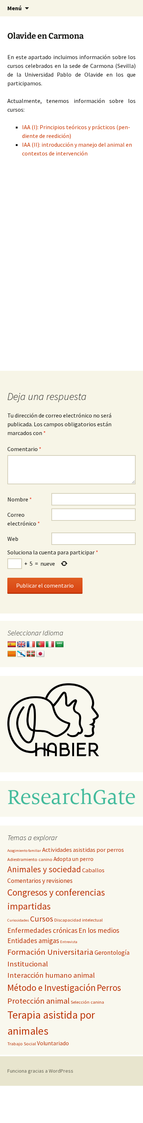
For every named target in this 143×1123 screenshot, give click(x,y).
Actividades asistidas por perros (83, 850)
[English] (21, 644)
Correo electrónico (23, 519)
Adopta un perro (74, 858)
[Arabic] (59, 644)
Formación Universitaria (50, 952)
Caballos (93, 870)
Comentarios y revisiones (40, 881)
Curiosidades (18, 920)
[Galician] (21, 654)
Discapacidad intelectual (78, 920)
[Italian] (49, 644)
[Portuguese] (40, 644)
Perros (109, 987)
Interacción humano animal (51, 975)
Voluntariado (53, 1043)
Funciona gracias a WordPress (40, 1071)
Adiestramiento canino (29, 859)
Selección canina (87, 1002)
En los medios (98, 930)
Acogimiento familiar (24, 850)
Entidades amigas (33, 940)
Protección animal (38, 1001)
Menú (14, 8)
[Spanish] (11, 644)
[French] (30, 644)
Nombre (19, 499)
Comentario (24, 449)
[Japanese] (40, 654)
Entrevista (68, 941)
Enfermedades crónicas (42, 930)
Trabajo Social (21, 1043)
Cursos (41, 919)
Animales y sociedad (44, 869)
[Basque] (30, 654)
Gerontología (112, 953)
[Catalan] (11, 654)
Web (12, 538)
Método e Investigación (51, 987)
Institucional (27, 964)
